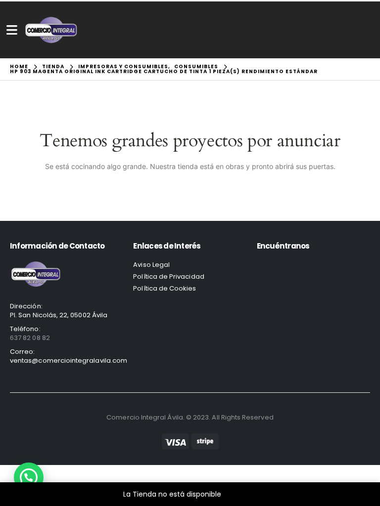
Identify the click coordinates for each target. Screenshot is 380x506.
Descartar (240, 494)
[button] (29, 477)
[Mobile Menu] (12, 30)
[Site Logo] (51, 29)
